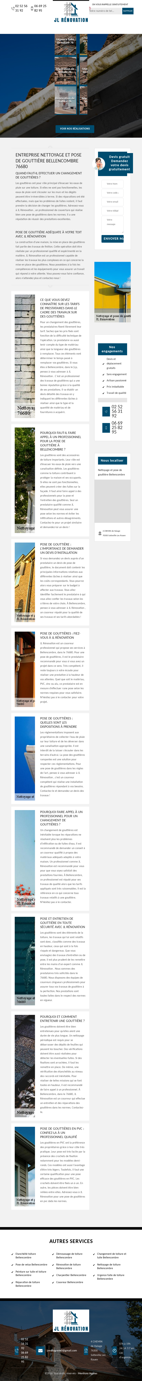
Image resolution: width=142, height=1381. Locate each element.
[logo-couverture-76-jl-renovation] (71, 11)
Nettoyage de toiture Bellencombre (109, 1266)
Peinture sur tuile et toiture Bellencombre (31, 1273)
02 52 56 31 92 (21, 8)
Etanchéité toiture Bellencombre (26, 1256)
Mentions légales (87, 1373)
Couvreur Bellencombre (69, 1282)
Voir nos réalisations (75, 129)
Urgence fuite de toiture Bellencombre (110, 1277)
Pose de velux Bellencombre (31, 1264)
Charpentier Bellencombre (71, 1275)
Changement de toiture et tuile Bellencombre (111, 1256)
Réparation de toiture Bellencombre (28, 1284)
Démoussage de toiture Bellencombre (69, 1256)
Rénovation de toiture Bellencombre (68, 1266)
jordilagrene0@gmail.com (62, 1350)
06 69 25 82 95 (40, 8)
